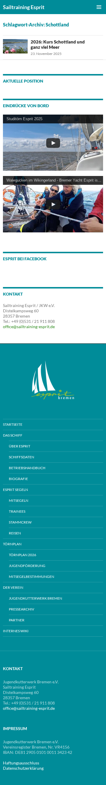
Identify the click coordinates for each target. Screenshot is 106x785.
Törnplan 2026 (22, 555)
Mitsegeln (18, 500)
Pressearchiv (21, 609)
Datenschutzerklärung (23, 768)
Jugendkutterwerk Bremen (35, 598)
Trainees (17, 511)
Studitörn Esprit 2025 (24, 119)
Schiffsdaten (21, 457)
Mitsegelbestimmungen (31, 576)
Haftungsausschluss (21, 762)
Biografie (18, 479)
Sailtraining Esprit (23, 7)
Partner (16, 620)
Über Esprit (19, 446)
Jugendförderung (27, 565)
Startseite (12, 424)
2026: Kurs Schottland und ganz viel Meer (58, 44)
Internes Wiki (16, 631)
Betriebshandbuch (27, 468)
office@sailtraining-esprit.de (29, 326)
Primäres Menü (99, 7)
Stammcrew (20, 522)
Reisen (15, 533)
